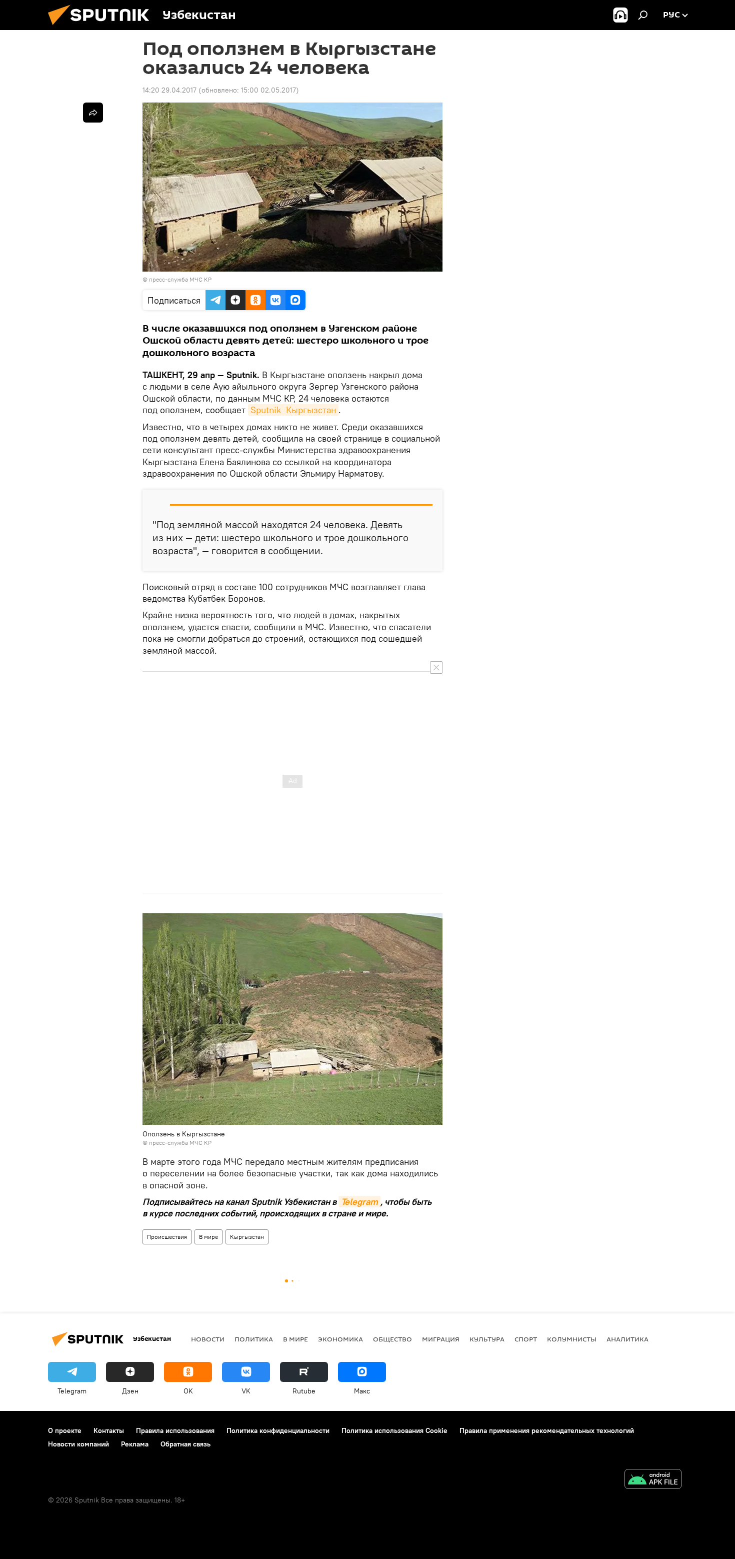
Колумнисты (571, 1338)
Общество (392, 1338)
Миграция (441, 1338)
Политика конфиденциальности (278, 1430)
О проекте (65, 1430)
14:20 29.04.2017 (169, 90)
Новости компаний (78, 1443)
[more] (93, 113)
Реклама (134, 1443)
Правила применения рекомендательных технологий (547, 1430)
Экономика (340, 1338)
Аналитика (627, 1338)
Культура (487, 1338)
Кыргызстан (247, 1236)
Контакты (109, 1430)
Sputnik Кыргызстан (293, 410)
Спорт (525, 1338)
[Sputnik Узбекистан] (102, 27)
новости (207, 1338)
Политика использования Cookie (395, 1430)
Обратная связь (185, 1443)
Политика (253, 1338)
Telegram (359, 1201)
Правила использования (175, 1430)
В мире (208, 1236)
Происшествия (167, 1236)
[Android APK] (653, 1480)
